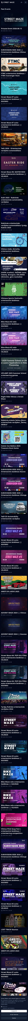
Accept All (14, 1011)
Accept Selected (14, 1014)
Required (5, 1006)
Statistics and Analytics (8, 1008)
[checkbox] (1, 1006)
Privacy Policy (4, 1004)
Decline (14, 1018)
